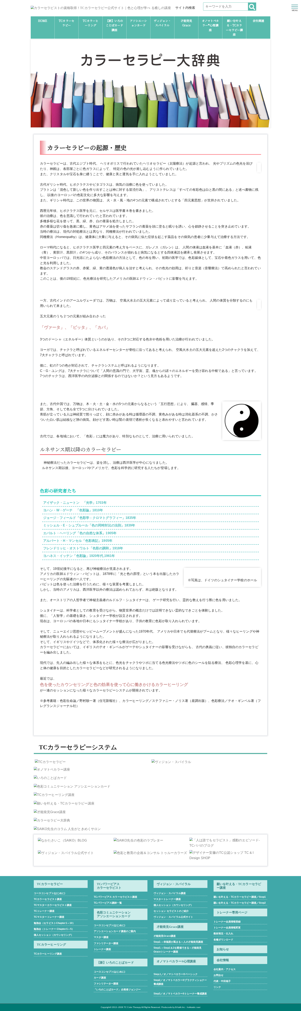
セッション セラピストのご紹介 (171, 911)
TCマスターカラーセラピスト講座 (53, 905)
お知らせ (223, 949)
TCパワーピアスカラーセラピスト (109, 885)
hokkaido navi (193, 1007)
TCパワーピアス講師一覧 (108, 902)
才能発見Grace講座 (165, 936)
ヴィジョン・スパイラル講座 (170, 893)
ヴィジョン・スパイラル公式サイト (173, 917)
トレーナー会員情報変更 (227, 927)
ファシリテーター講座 (106, 943)
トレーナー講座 (102, 949)
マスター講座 (101, 937)
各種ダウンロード (223, 939)
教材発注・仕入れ (223, 933)
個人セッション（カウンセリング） (54, 935)
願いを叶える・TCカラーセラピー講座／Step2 (240, 902)
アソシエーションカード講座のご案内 (115, 931)
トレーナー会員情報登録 (227, 921)
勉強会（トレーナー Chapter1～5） (54, 929)
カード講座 (100, 977)
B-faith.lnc (180, 1007)
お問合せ (218, 975)
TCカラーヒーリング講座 (48, 953)
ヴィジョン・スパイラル (174, 884)
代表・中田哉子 (222, 981)
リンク (217, 987)
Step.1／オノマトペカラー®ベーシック (176, 974)
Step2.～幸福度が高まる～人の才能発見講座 (178, 941)
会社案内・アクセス (225, 969)
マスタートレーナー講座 (167, 899)
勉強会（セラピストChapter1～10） (54, 923)
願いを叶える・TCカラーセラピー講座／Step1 (240, 896)
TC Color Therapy (132, 1007)
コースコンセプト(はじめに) (49, 893)
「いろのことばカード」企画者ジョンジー (117, 989)
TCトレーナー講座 (44, 911)
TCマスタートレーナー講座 (49, 917)
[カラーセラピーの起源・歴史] (241, 421)
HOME (42, 21)
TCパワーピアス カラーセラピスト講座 (115, 896)
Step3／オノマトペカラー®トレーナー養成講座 (180, 993)
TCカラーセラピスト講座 (48, 899)
